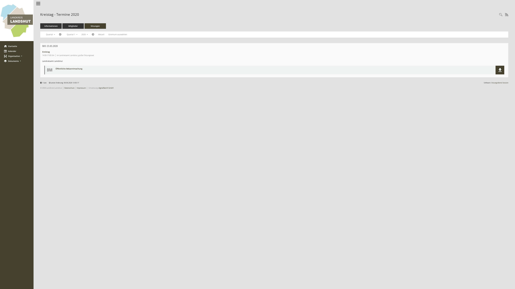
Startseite (12, 46)
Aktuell (101, 34)
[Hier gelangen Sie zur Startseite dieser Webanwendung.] (17, 20)
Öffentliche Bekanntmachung (69, 69)
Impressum (81, 88)
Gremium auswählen (117, 34)
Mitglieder (73, 26)
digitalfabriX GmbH (106, 88)
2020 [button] (83, 34)
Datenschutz (69, 88)
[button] (17, 56)
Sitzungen (95, 26)
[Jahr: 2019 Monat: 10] (60, 34)
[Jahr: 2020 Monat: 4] (93, 34)
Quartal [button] (49, 34)
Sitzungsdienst (499, 83)
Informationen (51, 26)
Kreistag (46, 52)
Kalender (12, 51)
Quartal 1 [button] (71, 34)
